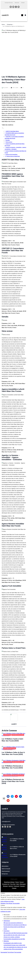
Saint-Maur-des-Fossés (18, 734)
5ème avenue (9, 142)
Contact (22, 2)
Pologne (14, 888)
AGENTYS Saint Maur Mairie (12, 131)
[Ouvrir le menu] (22, 15)
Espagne (22, 886)
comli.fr (5, 15)
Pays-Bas (12, 884)
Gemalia (8, 140)
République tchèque (9, 882)
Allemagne (22, 884)
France (17, 882)
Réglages (3, 903)
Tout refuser (9, 903)
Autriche (11, 886)
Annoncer (17, 2)
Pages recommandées (9, 824)
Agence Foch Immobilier (11, 154)
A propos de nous (9, 2)
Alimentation (7, 734)
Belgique (5, 886)
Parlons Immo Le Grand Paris (13, 156)
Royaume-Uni (5, 884)
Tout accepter (16, 903)
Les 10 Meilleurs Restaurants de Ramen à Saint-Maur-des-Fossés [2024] (13, 781)
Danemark (16, 886)
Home (3, 24)
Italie (17, 884)
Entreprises (10, 24)
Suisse (21, 882)
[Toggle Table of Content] (3, 128)
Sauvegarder (4, 952)
